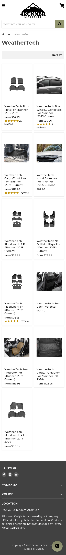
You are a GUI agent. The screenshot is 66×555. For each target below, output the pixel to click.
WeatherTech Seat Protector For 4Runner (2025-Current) (16, 374)
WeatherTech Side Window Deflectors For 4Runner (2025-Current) (49, 111)
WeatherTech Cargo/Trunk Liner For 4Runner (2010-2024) (49, 374)
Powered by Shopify (33, 548)
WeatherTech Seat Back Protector (48, 305)
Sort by (57, 55)
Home (6, 34)
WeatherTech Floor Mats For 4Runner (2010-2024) (16, 110)
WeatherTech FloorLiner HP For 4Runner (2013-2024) (15, 436)
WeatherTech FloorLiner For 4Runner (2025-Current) (14, 308)
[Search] (59, 24)
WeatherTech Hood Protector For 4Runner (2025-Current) (47, 180)
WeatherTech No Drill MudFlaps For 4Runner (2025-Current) (48, 245)
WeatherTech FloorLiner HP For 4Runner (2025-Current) (15, 245)
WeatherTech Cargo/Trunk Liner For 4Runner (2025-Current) (16, 180)
